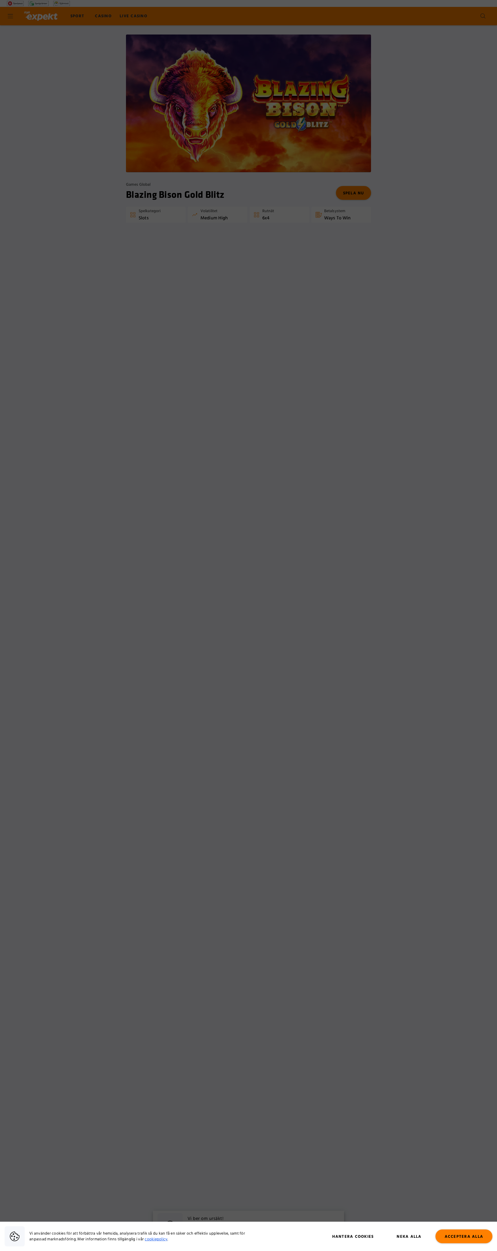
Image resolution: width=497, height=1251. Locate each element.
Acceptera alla (464, 1236)
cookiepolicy (156, 1239)
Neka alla (409, 1236)
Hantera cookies (353, 1236)
